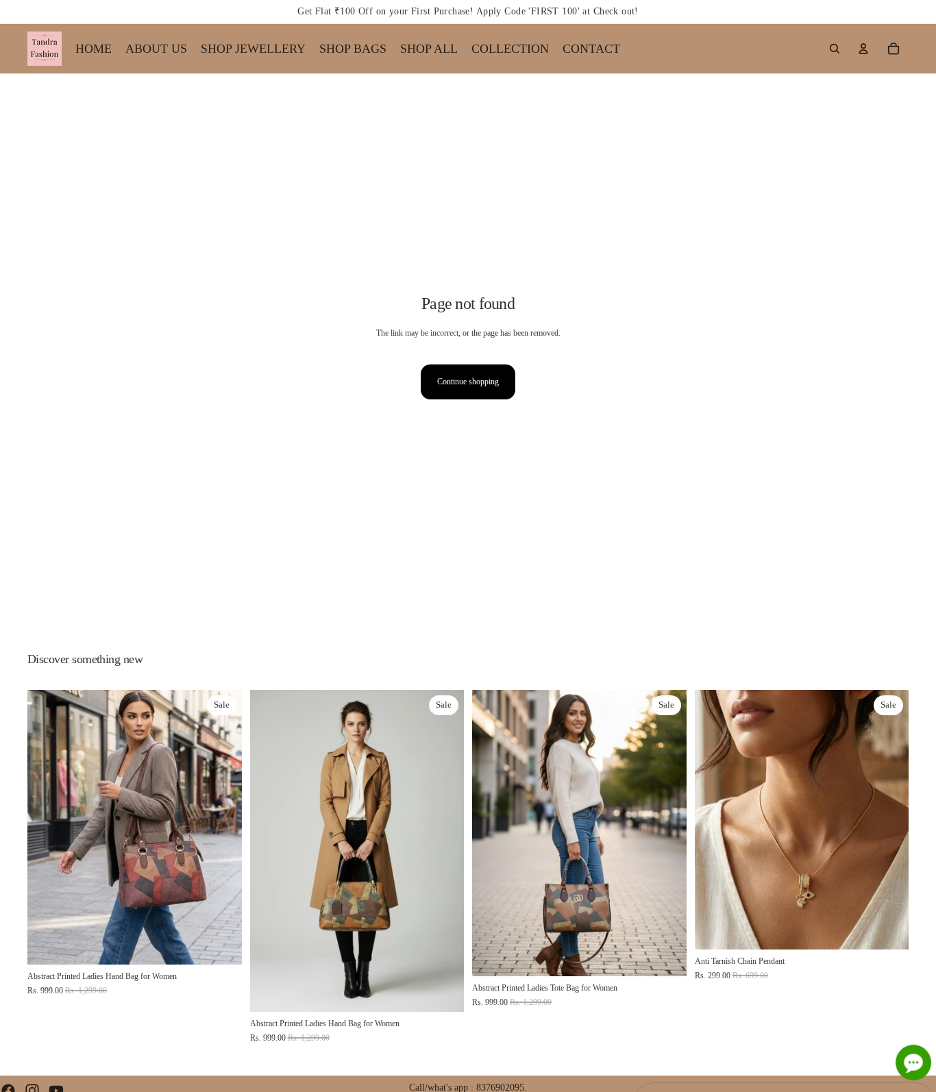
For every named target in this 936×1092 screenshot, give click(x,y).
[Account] (863, 49)
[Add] (220, 943)
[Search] (835, 49)
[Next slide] (221, 827)
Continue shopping (468, 381)
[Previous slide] (48, 827)
